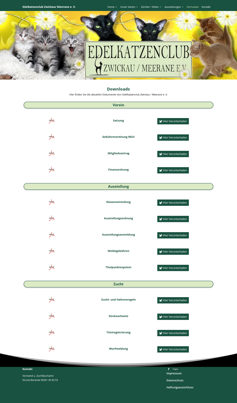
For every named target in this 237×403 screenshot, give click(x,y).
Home (111, 7)
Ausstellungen (173, 7)
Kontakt (206, 7)
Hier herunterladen (175, 121)
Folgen (176, 369)
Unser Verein (127, 7)
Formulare (193, 7)
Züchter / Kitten (150, 7)
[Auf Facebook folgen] (169, 369)
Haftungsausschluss (180, 387)
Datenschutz (175, 380)
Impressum (174, 373)
